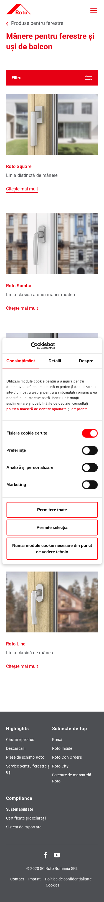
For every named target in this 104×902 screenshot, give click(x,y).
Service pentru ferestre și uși (28, 769)
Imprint (34, 879)
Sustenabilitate (19, 809)
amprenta (80, 409)
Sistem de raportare (24, 827)
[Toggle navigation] (94, 10)
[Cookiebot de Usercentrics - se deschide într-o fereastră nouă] (30, 345)
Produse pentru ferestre (37, 23)
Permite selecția (52, 527)
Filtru (16, 77)
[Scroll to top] (94, 892)
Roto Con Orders (67, 757)
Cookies (52, 885)
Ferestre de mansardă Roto (72, 778)
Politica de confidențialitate (68, 879)
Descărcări (15, 748)
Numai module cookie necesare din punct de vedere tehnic (52, 548)
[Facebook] (45, 855)
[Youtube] (57, 855)
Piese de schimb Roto (25, 757)
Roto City (60, 766)
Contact (17, 879)
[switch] (90, 450)
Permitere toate (52, 509)
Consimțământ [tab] (20, 360)
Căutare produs (20, 739)
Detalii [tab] (55, 360)
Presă (57, 739)
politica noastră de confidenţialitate (36, 409)
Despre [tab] (86, 360)
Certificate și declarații (26, 818)
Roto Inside (62, 748)
